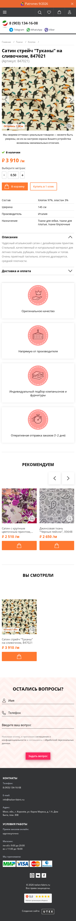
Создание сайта (30, 910)
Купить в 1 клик (43, 186)
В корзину (18, 186)
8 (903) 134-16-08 (23, 23)
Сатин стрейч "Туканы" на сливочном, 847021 (17, 641)
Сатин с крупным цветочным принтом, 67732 (16, 530)
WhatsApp (36, 29)
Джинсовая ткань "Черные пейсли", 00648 (55, 530)
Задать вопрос (38, 756)
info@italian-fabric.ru (13, 799)
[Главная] (5, 24)
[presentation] (5, 99)
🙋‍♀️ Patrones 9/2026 (34, 4)
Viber (52, 29)
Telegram (19, 29)
